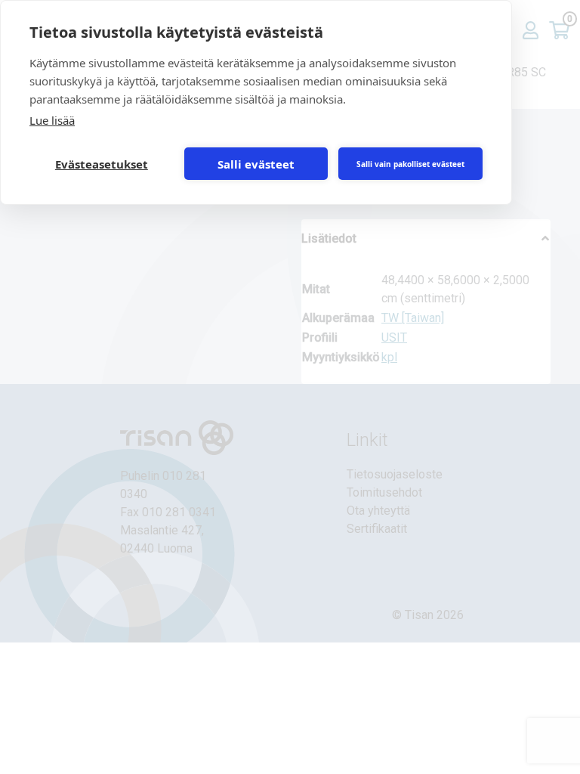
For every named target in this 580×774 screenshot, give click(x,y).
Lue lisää (52, 120)
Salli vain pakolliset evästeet (410, 164)
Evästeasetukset (101, 164)
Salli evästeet (256, 164)
